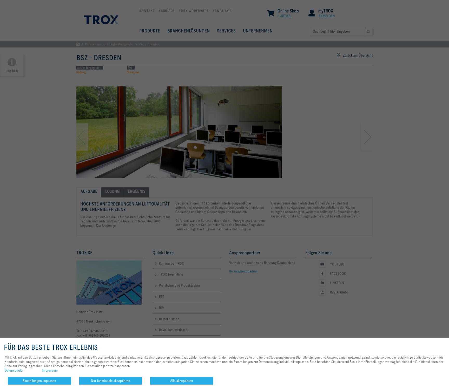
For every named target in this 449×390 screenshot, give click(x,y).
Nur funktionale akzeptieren (110, 381)
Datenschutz (14, 370)
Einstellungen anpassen (39, 381)
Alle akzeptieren (181, 381)
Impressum (50, 370)
